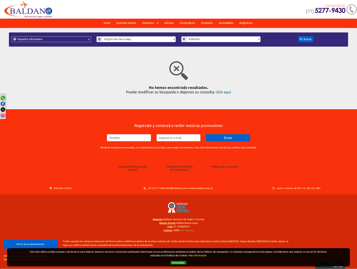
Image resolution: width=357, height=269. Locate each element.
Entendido (178, 262)
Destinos (148, 22)
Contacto (207, 22)
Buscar (307, 39)
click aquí (223, 92)
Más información (198, 255)
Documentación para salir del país (132, 168)
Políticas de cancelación (225, 166)
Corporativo (187, 22)
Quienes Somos (126, 22)
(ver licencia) (187, 230)
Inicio (107, 22)
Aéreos (169, 22)
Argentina (245, 22)
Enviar (228, 137)
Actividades (226, 22)
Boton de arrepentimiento (30, 244)
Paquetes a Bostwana (53, 39)
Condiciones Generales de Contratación (179, 168)
